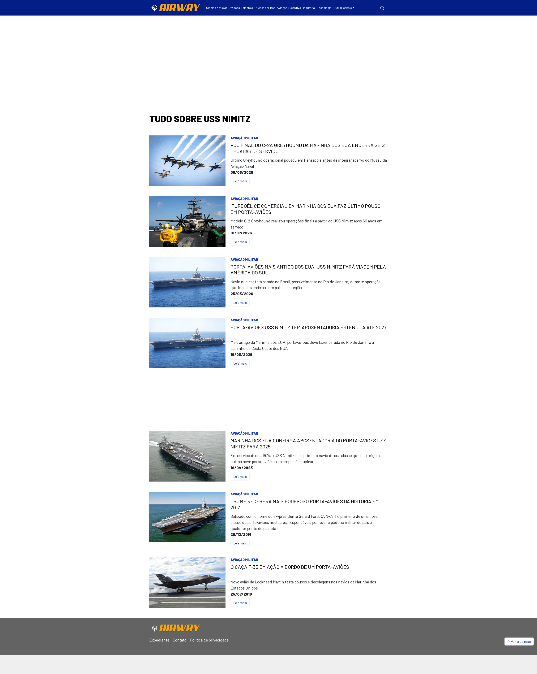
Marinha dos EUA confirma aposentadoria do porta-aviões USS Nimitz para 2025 (308, 443)
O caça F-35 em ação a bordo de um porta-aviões (290, 567)
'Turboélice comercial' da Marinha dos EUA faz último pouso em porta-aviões (306, 209)
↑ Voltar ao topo (519, 641)
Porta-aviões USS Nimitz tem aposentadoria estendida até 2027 (308, 327)
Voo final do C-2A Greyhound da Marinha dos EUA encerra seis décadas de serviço (308, 148)
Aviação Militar (244, 138)
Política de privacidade (209, 640)
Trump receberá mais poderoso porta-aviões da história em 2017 (305, 504)
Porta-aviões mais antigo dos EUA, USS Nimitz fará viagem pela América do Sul (308, 270)
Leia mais (240, 181)
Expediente (159, 640)
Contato (179, 640)
